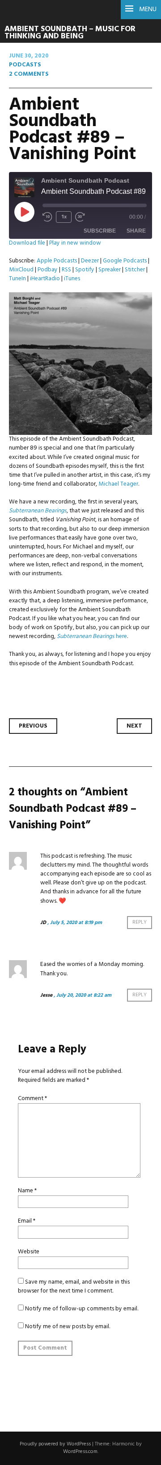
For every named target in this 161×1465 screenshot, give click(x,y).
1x (64, 217)
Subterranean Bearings (38, 511)
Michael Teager (118, 484)
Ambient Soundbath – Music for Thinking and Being (70, 33)
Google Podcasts (125, 261)
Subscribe (100, 231)
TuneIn (17, 278)
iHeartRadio (45, 278)
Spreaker (109, 269)
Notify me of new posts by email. (67, 1326)
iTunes (72, 278)
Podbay (48, 269)
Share (136, 231)
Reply (139, 923)
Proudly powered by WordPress (55, 1444)
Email (26, 1221)
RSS (66, 269)
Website (28, 1251)
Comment (32, 1098)
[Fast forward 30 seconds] (80, 217)
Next (134, 726)
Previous (33, 726)
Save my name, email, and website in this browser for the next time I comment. (74, 1286)
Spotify (84, 269)
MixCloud (21, 269)
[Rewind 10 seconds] (47, 217)
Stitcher (135, 269)
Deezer (90, 261)
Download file (27, 243)
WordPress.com (80, 1452)
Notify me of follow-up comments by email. (81, 1309)
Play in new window (75, 243)
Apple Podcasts (57, 261)
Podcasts (25, 65)
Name (27, 1190)
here (121, 636)
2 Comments (29, 74)
